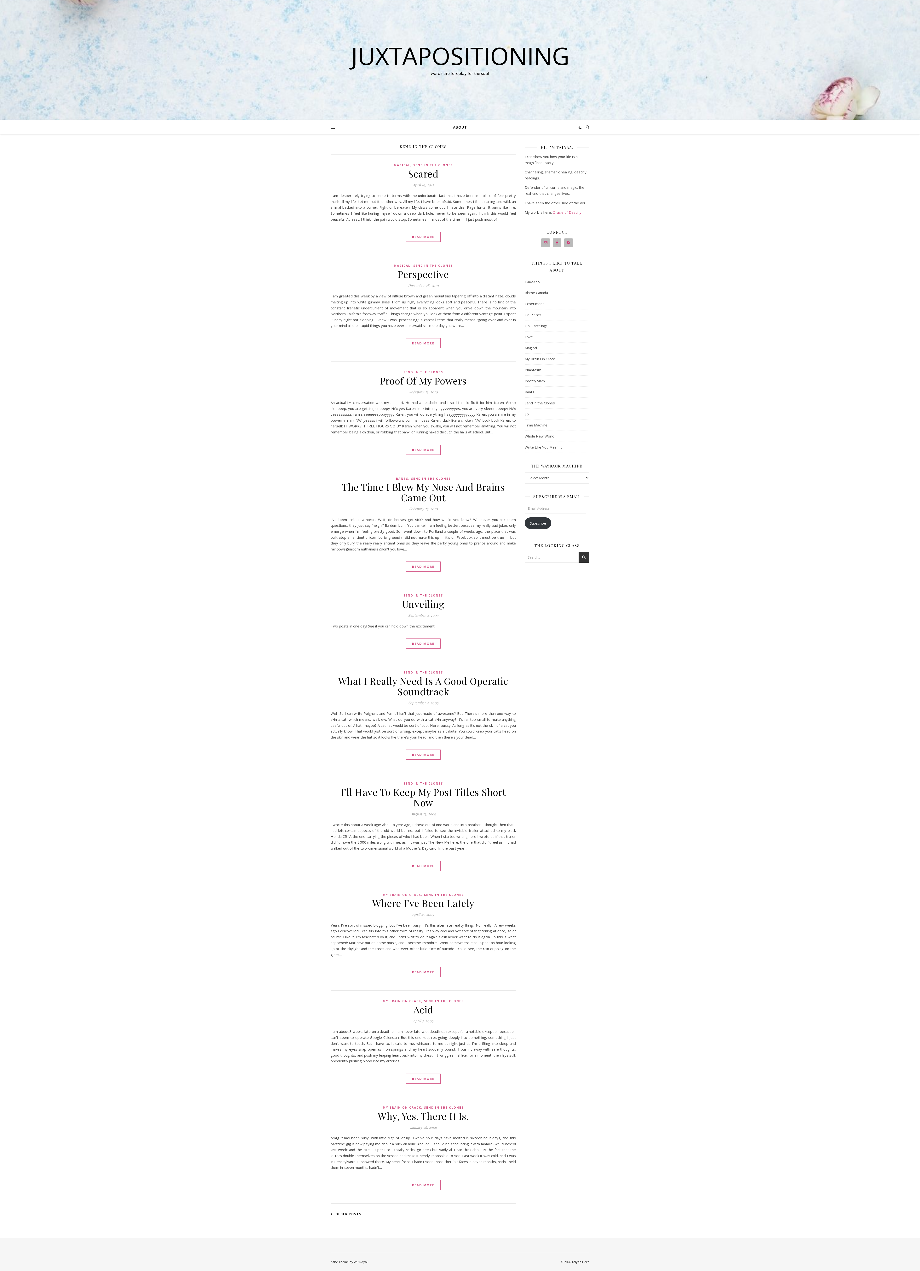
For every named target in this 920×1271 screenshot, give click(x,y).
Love (529, 336)
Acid (423, 1009)
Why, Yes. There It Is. (423, 1116)
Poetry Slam (535, 380)
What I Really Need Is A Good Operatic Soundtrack (423, 686)
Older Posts (348, 1214)
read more (423, 237)
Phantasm (533, 369)
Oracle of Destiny (567, 212)
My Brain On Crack (402, 895)
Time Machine (536, 425)
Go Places (533, 314)
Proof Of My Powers (423, 380)
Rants (402, 479)
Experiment (534, 303)
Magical (402, 165)
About (460, 127)
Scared (423, 173)
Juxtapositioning (460, 56)
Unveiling (423, 603)
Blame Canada (536, 292)
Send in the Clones (433, 165)
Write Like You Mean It (543, 447)
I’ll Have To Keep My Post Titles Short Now (423, 797)
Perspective (423, 274)
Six (527, 414)
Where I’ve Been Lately (423, 903)
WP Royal (361, 1262)
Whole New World (539, 436)
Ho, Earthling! (536, 325)
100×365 (532, 281)
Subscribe (538, 523)
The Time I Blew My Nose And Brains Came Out (423, 492)
